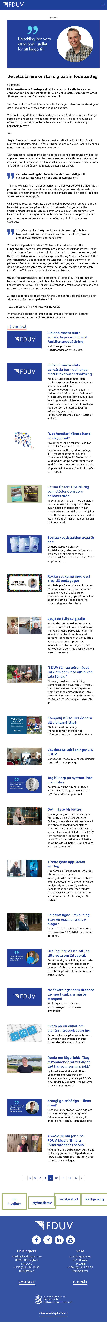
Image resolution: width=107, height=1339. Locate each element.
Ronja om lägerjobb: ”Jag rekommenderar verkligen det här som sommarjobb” (69, 1062)
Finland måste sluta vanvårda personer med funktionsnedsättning (67, 337)
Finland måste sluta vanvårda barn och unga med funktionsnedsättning (70, 369)
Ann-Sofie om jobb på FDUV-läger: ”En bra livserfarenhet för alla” (66, 1140)
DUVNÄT (80, 1282)
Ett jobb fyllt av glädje (66, 619)
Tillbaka (53, 17)
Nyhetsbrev (42, 1203)
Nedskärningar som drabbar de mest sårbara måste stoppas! (71, 994)
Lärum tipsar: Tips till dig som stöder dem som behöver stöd (68, 491)
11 (63, 1177)
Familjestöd (68, 1199)
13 (76, 1177)
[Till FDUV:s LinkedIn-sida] (59, 1239)
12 (69, 1177)
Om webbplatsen (53, 1313)
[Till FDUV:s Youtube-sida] (70, 1239)
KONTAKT (27, 1282)
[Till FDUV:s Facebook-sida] (36, 1239)
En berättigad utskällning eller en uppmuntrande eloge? (69, 919)
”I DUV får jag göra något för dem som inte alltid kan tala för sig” (70, 672)
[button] (102, 5)
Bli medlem (14, 1201)
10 (56, 1177)
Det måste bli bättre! (65, 809)
